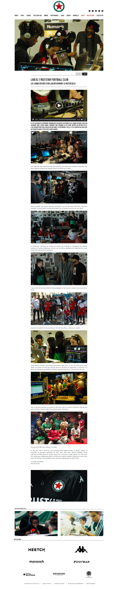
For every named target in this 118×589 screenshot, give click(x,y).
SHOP (83, 15)
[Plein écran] (85, 119)
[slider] (57, 119)
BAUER (69, 15)
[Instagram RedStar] (93, 11)
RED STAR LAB (37, 15)
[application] (59, 105)
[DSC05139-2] (59, 486)
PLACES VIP (100, 15)
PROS (22, 15)
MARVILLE (76, 15)
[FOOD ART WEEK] (81, 523)
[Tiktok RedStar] (89, 11)
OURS (62, 15)
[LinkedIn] (99, 11)
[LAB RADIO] (36, 523)
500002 (46, 15)
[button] (59, 105)
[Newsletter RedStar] (102, 11)
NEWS (16, 15)
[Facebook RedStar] (96, 11)
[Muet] (82, 119)
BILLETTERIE (90, 15)
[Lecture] (33, 119)
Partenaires (54, 15)
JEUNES (28, 15)
